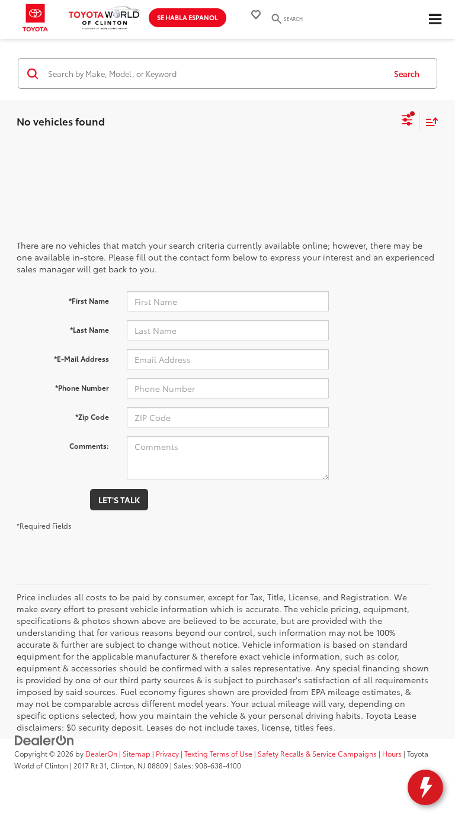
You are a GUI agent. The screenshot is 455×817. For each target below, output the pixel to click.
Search (406, 73)
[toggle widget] (425, 787)
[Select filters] (407, 121)
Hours (392, 753)
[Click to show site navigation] (435, 19)
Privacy (167, 753)
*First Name (89, 300)
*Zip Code (92, 416)
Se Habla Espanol (187, 17)
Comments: (89, 445)
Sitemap (136, 753)
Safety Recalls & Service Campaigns (317, 753)
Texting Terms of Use (218, 753)
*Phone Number (82, 387)
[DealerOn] (44, 739)
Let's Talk (119, 500)
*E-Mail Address (81, 358)
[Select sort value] (428, 121)
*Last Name (89, 329)
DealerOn (101, 753)
